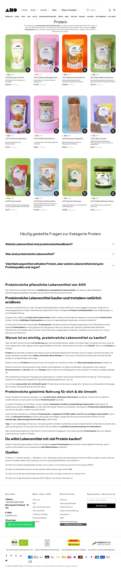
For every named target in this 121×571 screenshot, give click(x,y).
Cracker (90, 16)
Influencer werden (40, 514)
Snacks (82, 16)
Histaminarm (101, 16)
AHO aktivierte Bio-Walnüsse (71, 327)
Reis (29, 16)
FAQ (34, 503)
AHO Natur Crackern (34, 404)
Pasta (34, 16)
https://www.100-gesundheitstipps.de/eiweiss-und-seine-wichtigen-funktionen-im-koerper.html (46, 474)
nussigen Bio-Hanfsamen (81, 384)
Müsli (17, 16)
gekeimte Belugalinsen (14, 426)
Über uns (36, 500)
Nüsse (60, 16)
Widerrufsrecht (66, 507)
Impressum (64, 514)
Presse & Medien (40, 518)
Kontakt (36, 521)
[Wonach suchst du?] (88, 10)
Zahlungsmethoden (68, 503)
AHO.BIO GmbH (17, 566)
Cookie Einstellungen (69, 521)
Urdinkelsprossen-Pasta (15, 434)
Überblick (9, 16)
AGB (62, 518)
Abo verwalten (39, 511)
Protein (74, 16)
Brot (24, 16)
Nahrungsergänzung (47, 16)
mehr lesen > (64, 31)
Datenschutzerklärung (69, 511)
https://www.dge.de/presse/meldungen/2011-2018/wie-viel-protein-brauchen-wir (40, 478)
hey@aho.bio (11, 515)
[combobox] (94, 10)
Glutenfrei (112, 16)
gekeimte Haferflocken (31, 431)
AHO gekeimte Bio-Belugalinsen (42, 327)
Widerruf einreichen (73, 524)
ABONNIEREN (101, 506)
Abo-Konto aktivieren (42, 507)
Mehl (67, 16)
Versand (63, 500)
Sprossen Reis (33, 426)
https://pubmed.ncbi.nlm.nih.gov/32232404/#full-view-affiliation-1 (53, 460)
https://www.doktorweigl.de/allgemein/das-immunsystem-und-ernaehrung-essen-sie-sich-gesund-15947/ (50, 465)
